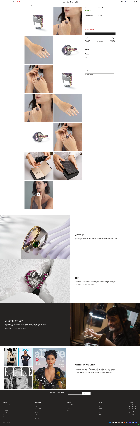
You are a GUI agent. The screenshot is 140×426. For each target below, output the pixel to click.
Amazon (100, 404)
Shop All (29, 5)
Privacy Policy (5, 416)
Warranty (4, 414)
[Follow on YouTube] (129, 406)
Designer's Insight (38, 406)
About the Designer (38, 404)
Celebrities (37, 412)
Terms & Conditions (6, 418)
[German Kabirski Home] (133, 413)
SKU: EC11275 (87, 19)
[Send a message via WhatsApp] (138, 424)
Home (25, 5)
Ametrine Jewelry (106, 73)
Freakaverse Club (70, 404)
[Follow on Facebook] (129, 404)
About (14, 1)
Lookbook (37, 414)
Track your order (6, 408)
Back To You (19, 1)
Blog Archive (37, 416)
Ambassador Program (71, 406)
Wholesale (69, 410)
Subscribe (86, 393)
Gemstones (9, 1)
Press (36, 410)
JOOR (100, 414)
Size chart (114, 23)
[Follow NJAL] (132, 408)
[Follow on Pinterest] (135, 404)
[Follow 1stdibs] (129, 408)
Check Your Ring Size (6, 404)
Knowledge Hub (38, 408)
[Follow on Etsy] (135, 406)
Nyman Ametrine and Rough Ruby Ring (39, 5)
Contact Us (37, 418)
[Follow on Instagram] (132, 404)
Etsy (100, 406)
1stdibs (100, 410)
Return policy (5, 412)
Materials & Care (6, 410)
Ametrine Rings (111, 73)
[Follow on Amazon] (132, 406)
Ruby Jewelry (87, 74)
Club (122, 1)
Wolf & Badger (102, 408)
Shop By (4, 1)
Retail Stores (69, 408)
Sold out (100, 33)
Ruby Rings (91, 74)
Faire (100, 412)
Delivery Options (6, 406)
